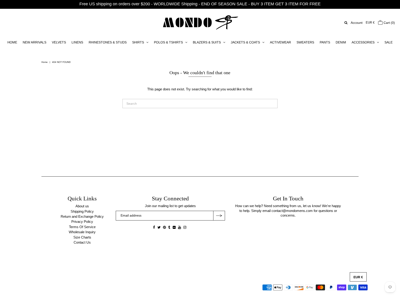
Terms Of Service (82, 227)
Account (356, 22)
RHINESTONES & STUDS (108, 42)
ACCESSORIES (363, 42)
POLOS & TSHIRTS (168, 42)
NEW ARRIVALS (34, 42)
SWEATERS (305, 42)
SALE (388, 42)
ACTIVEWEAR (280, 42)
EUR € (370, 22)
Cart (389, 22)
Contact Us (82, 242)
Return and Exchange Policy (82, 216)
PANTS (325, 42)
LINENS (77, 42)
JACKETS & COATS (245, 42)
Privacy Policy (82, 222)
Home (44, 62)
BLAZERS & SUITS (207, 42)
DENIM (341, 42)
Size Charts (82, 237)
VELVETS (59, 42)
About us (82, 206)
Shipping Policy (82, 211)
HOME (12, 42)
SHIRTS (138, 42)
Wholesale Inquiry (82, 232)
